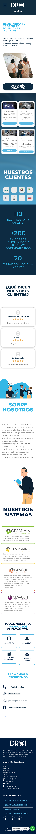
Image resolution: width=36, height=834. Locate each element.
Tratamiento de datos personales (16, 813)
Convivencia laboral (12, 809)
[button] (18, 800)
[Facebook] (5, 819)
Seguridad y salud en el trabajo (16, 800)
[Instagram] (12, 819)
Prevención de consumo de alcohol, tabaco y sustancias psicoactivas (17, 805)
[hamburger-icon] (5, 5)
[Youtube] (19, 819)
